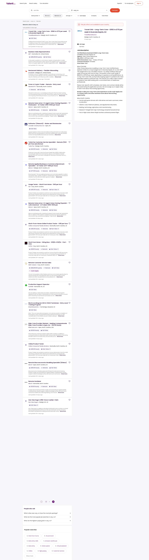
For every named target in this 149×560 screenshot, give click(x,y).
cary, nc (33, 21)
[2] (53, 501)
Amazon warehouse (51, 541)
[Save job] (69, 31)
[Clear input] (107, 10)
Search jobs (26, 21)
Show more (61, 44)
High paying (42, 551)
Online (30, 551)
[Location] (88, 10)
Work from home (33, 536)
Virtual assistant (62, 546)
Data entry (31, 546)
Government (50, 536)
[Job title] (49, 10)
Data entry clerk (33, 541)
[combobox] (50, 10)
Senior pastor (46, 546)
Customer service (58, 551)
